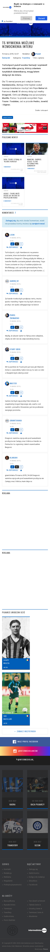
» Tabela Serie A (34, 904)
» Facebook (32, 884)
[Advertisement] (25, 522)
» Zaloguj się (32, 869)
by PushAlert (8, 21)
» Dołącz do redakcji (36, 876)
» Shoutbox (32, 880)
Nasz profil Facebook (27, 741)
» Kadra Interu (8, 916)
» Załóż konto (33, 873)
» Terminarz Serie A (35, 912)
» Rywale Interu (8, 904)
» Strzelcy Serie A (34, 908)
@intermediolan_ (26, 759)
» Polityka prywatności (12, 884)
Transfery (26, 57)
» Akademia (32, 916)
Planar (45, 949)
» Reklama (6, 876)
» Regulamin (7, 880)
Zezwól (41, 18)
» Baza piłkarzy (8, 900)
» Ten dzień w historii (36, 900)
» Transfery (6, 912)
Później (26, 18)
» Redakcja (7, 873)
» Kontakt (6, 869)
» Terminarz (7, 908)
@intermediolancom (28, 750)
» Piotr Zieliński (8, 920)
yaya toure (7, 117)
